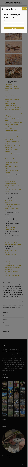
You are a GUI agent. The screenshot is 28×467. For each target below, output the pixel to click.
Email (5, 24)
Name (5, 21)
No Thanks (25, 8)
